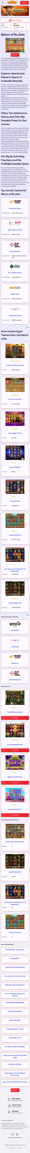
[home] (12, 4)
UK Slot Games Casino (15, 230)
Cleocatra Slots (15, 501)
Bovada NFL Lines (15, 1038)
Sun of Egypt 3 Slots (15, 433)
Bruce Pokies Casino (15, 273)
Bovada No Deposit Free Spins (15, 1046)
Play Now (24, 2)
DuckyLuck (14, 663)
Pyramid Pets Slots (15, 535)
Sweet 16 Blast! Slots (15, 809)
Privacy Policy (12, 1148)
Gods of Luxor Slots (15, 399)
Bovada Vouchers (15, 1020)
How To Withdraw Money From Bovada (15, 995)
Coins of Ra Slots (15, 467)
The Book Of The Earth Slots (15, 842)
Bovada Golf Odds (15, 1064)
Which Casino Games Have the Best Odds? (15, 1056)
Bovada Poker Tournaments (15, 950)
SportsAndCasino (15, 680)
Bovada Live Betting (15, 1011)
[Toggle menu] (2, 2)
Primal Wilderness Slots (15, 712)
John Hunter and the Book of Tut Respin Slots (15, 570)
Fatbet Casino (15, 294)
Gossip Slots (15, 630)
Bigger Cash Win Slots (15, 777)
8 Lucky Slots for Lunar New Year (15, 976)
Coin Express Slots (15, 27)
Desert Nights (4, 69)
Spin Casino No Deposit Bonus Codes (15, 1082)
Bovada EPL (15, 958)
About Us (19, 1148)
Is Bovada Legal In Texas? (15, 1029)
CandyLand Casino (15, 315)
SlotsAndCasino (15, 251)
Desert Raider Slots (15, 603)
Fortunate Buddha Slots (15, 744)
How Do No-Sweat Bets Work (15, 967)
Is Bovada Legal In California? (15, 985)
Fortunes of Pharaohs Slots (15, 365)
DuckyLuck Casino (15, 208)
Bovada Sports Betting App (15, 1002)
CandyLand (15, 647)
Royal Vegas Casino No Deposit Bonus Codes (15, 1074)
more (27, 327)
